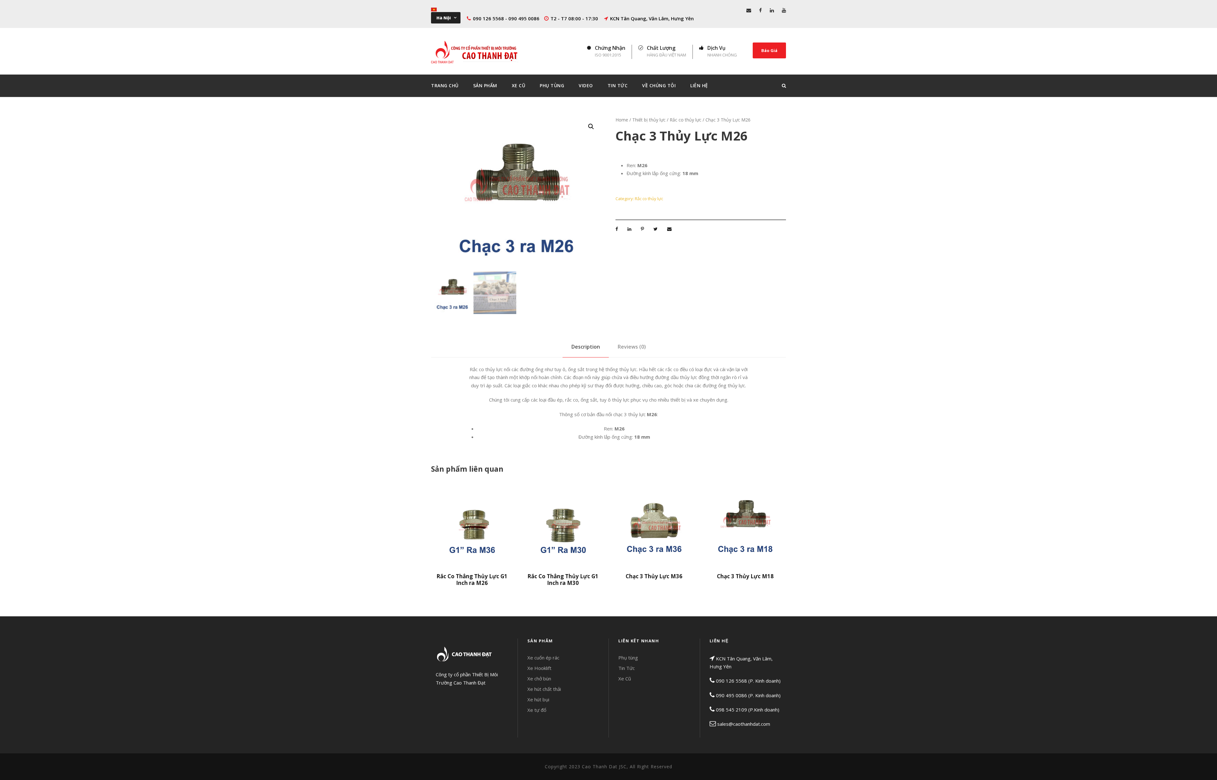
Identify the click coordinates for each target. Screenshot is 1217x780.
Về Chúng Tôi (659, 85)
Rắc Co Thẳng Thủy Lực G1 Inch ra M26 (471, 579)
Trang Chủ (445, 85)
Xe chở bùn (539, 678)
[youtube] (784, 10)
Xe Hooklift (539, 668)
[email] (748, 10)
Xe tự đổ (536, 710)
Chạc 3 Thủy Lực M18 (745, 576)
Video (586, 85)
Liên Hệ (699, 85)
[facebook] (760, 10)
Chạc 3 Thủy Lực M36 (654, 576)
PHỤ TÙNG (552, 85)
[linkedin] (772, 10)
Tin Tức (618, 85)
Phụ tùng (628, 657)
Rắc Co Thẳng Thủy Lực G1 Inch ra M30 (562, 579)
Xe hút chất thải (544, 689)
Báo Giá (769, 50)
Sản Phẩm (485, 85)
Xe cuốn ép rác (543, 657)
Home (621, 120)
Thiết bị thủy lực (649, 120)
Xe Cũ (518, 85)
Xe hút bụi (538, 699)
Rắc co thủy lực (685, 120)
